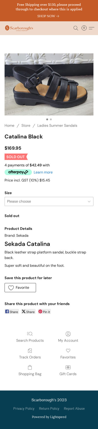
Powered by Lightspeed (49, 417)
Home (9, 125)
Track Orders (30, 357)
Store (25, 125)
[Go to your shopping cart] (85, 28)
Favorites (68, 357)
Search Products (30, 340)
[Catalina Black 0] (49, 84)
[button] (20, 28)
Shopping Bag (29, 373)
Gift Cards (68, 373)
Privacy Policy (23, 409)
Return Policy (49, 409)
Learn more (43, 172)
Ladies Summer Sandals (57, 125)
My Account (68, 340)
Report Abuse (74, 409)
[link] (49, 16)
